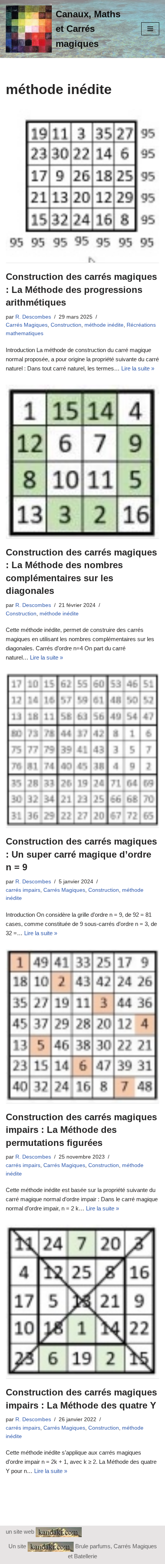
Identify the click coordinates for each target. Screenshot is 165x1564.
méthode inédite (104, 325)
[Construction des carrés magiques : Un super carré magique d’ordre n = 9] (82, 750)
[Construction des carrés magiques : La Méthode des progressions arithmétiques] (82, 186)
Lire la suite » (137, 368)
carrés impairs (23, 890)
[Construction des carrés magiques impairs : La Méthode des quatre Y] (82, 1301)
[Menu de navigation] (150, 28)
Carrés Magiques (27, 325)
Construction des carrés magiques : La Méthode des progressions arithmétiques (81, 289)
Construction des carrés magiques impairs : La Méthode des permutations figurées (81, 1130)
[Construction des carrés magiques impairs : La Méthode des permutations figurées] (82, 1026)
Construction (66, 325)
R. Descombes (33, 317)
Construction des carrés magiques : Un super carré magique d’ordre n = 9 (81, 854)
